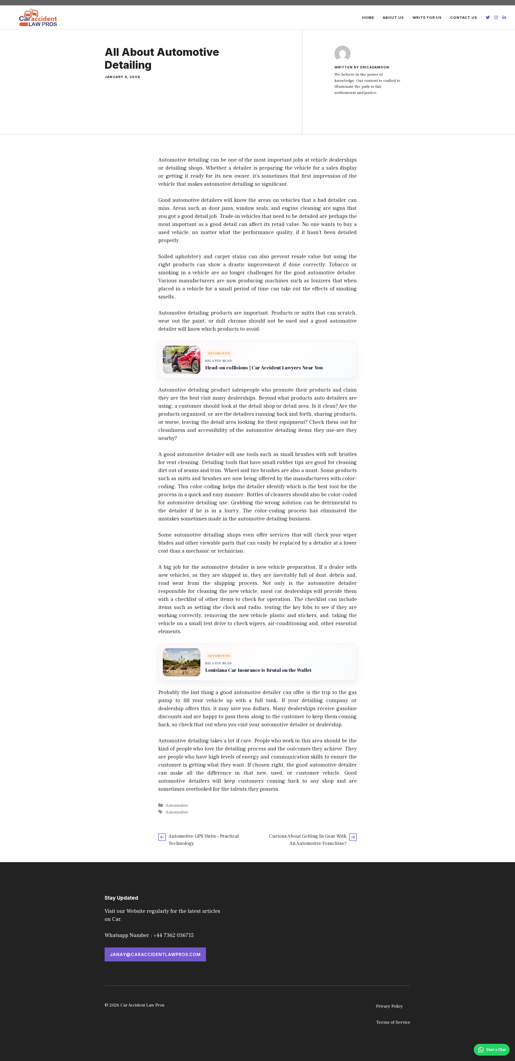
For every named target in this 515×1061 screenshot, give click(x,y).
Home (368, 17)
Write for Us (427, 17)
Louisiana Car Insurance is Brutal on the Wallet (258, 670)
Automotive (176, 805)
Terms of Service (393, 1022)
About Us (393, 17)
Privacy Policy (389, 1006)
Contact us (463, 17)
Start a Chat (496, 1050)
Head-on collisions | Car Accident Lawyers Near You (264, 368)
